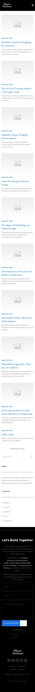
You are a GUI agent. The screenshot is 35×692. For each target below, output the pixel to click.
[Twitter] (13, 660)
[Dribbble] (21, 660)
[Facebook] (9, 660)
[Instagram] (17, 660)
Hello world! (7, 434)
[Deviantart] (25, 660)
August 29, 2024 (7, 38)
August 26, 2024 (7, 430)
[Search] (31, 457)
